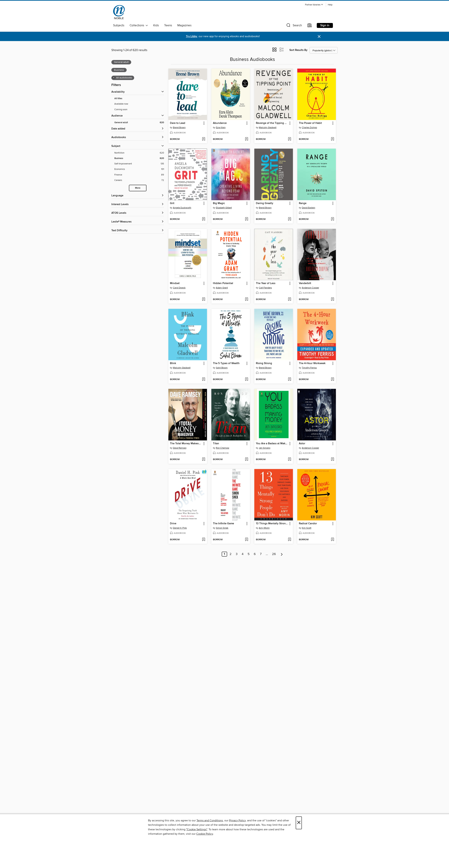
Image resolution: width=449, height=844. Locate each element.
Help (330, 5)
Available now (121, 103)
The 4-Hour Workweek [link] (312, 363)
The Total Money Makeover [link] (186, 443)
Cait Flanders (265, 287)
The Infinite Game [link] (223, 523)
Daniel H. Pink (180, 528)
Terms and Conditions (209, 820)
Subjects (118, 25)
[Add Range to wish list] (332, 219)
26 (274, 554)
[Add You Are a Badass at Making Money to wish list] (289, 459)
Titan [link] (216, 443)
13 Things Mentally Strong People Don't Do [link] (272, 523)
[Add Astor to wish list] (332, 459)
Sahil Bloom (222, 367)
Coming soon (120, 109)
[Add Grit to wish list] (203, 219)
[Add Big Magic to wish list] (246, 219)
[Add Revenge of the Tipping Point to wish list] (289, 139)
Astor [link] (302, 443)
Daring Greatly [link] (264, 203)
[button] (314, 5)
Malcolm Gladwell (267, 127)
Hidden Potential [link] (223, 283)
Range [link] (302, 203)
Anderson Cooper (310, 287)
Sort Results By (298, 50)
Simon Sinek (222, 528)
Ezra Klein (221, 127)
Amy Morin (264, 528)
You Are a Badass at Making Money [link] (272, 443)
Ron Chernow (222, 448)
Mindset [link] (175, 283)
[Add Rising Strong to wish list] (289, 379)
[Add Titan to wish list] (246, 459)
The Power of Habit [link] (310, 123)
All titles (118, 98)
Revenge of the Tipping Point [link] (272, 123)
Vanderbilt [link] (305, 283)
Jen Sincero (264, 448)
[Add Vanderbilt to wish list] (332, 299)
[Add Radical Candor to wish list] (332, 539)
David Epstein (308, 207)
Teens (168, 25)
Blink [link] (173, 363)
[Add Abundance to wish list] (246, 139)
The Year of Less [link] (265, 283)
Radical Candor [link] (308, 523)
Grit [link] (172, 203)
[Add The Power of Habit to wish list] (332, 139)
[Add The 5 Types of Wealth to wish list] (246, 379)
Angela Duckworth (182, 207)
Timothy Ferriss (309, 367)
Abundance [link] (220, 123)
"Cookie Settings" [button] (196, 829)
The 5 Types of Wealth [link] (226, 363)
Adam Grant (222, 287)
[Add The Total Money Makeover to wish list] (203, 459)
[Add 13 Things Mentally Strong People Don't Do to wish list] (289, 539)
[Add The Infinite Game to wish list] (246, 539)
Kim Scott (306, 528)
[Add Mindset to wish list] (203, 299)
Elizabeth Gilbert (224, 207)
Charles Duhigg (309, 127)
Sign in (324, 25)
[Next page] (281, 554)
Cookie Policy (204, 834)
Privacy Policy (237, 820)
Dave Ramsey (179, 448)
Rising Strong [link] (264, 363)
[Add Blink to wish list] (203, 379)
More (137, 188)
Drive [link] (173, 523)
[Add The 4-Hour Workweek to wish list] (332, 379)
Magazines (184, 25)
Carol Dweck (179, 287)
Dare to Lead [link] (177, 123)
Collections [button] (138, 25)
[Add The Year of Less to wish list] (289, 299)
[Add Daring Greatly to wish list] (289, 219)
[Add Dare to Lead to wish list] (203, 139)
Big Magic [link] (219, 203)
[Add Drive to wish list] (203, 539)
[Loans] (309, 26)
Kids (156, 25)
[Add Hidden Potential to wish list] (246, 299)
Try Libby (191, 36)
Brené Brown (179, 127)
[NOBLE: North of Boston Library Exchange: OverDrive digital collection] (118, 12)
